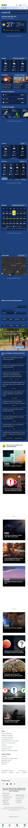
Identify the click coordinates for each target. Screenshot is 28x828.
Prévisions (21, 8)
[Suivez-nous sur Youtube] (11, 784)
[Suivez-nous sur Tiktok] (14, 784)
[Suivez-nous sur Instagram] (7, 784)
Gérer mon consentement (8, 743)
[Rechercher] (16, 5)
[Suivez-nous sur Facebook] (3, 784)
